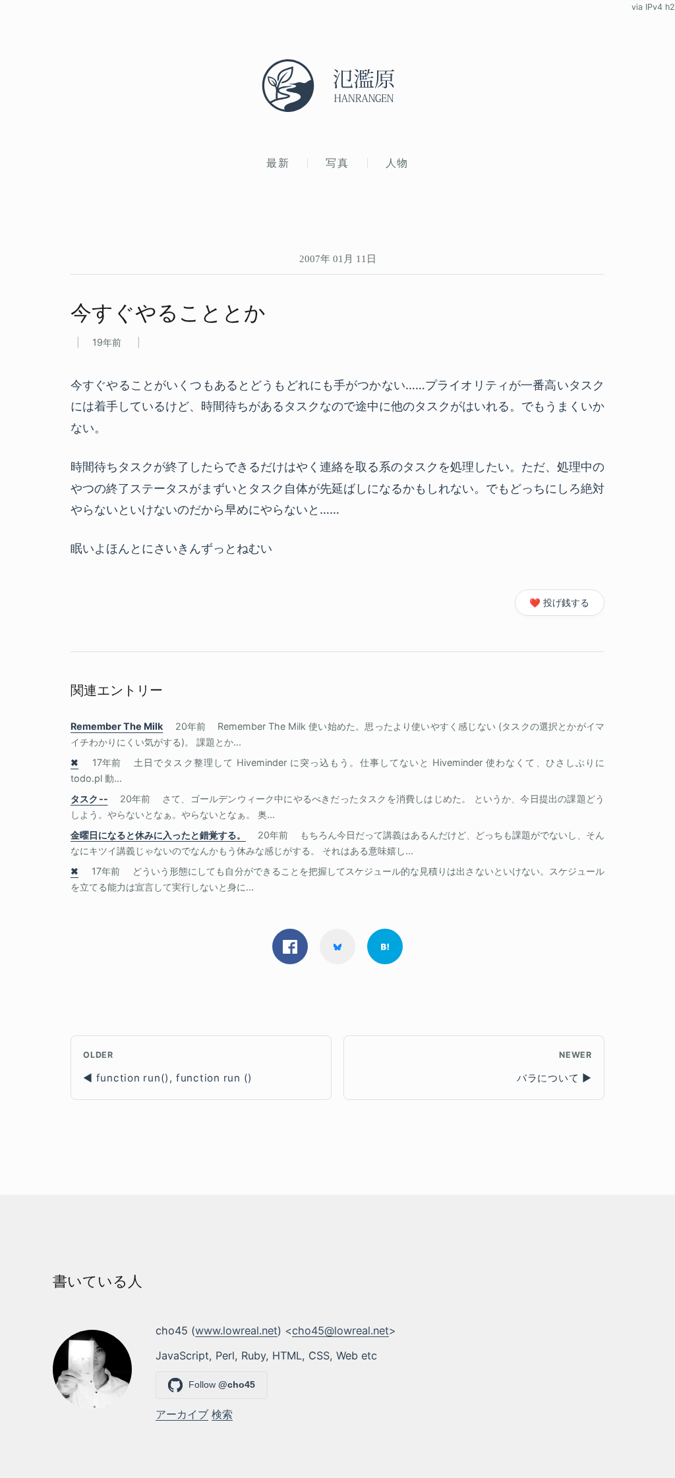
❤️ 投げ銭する (559, 602)
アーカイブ (182, 1414)
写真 (337, 162)
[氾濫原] (337, 85)
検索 (222, 1414)
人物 (397, 162)
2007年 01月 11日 (337, 258)
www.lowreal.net (236, 1330)
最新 (277, 162)
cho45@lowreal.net (340, 1330)
